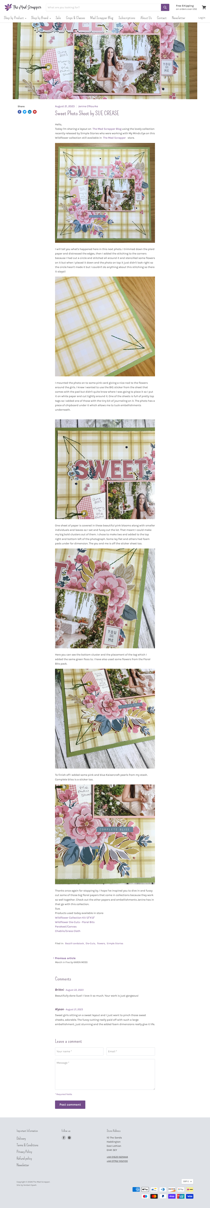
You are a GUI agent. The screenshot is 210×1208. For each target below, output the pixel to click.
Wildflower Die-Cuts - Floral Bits (75, 922)
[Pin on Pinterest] (35, 112)
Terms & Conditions (27, 1145)
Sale (58, 18)
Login (201, 17)
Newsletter (178, 18)
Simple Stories (115, 943)
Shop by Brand (40, 18)
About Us (146, 18)
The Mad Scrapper (114, 137)
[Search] (165, 7)
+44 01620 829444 (117, 1156)
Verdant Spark (29, 1185)
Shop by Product (14, 18)
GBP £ (186, 1181)
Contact (162, 18)
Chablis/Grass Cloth (68, 931)
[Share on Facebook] (19, 112)
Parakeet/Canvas (66, 926)
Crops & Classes (75, 18)
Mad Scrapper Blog (101, 18)
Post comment (70, 1104)
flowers (101, 943)
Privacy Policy (24, 1151)
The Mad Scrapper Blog (107, 129)
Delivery (21, 1138)
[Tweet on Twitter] (24, 112)
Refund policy (24, 1158)
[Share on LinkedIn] (30, 112)
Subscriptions (127, 18)
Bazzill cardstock (74, 943)
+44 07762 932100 (117, 1161)
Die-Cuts (90, 943)
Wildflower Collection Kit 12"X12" (75, 917)
